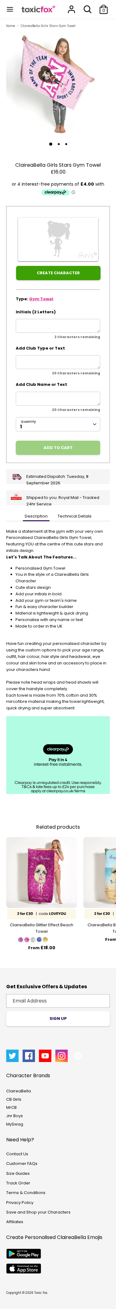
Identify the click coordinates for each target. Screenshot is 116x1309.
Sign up (58, 1018)
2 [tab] (59, 144)
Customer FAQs (21, 1163)
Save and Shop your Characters (38, 1212)
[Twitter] (12, 1056)
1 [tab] (50, 144)
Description (36, 516)
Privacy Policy (19, 1202)
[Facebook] (29, 1056)
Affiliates (14, 1222)
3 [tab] (66, 144)
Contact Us (17, 1154)
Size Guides (18, 1173)
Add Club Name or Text (41, 384)
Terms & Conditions (25, 1193)
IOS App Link (23, 1268)
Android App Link (23, 1254)
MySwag (14, 1124)
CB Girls (13, 1099)
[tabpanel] (58, 85)
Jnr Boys (14, 1116)
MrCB (11, 1107)
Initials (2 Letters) (36, 312)
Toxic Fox (40, 1293)
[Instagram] (61, 1056)
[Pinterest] (78, 1056)
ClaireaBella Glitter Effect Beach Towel (41, 928)
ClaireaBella (18, 1091)
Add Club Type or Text (40, 348)
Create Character (58, 273)
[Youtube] (45, 1056)
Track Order (18, 1183)
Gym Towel (41, 299)
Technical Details (75, 516)
